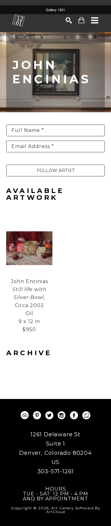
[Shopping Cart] (81, 20)
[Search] (69, 20)
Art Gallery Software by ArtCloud (73, 510)
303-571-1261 (55, 471)
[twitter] (49, 415)
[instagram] (62, 415)
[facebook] (74, 415)
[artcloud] (25, 415)
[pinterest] (37, 415)
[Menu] (95, 20)
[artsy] (86, 415)
